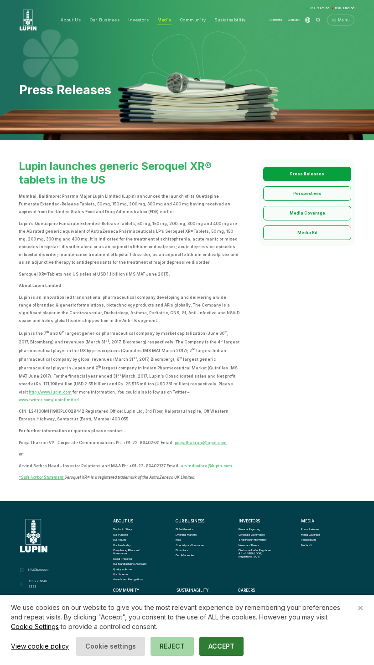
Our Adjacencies (185, 555)
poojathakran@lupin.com (201, 442)
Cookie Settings (35, 626)
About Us (71, 19)
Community (193, 19)
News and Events (249, 545)
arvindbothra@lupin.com (206, 466)
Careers (276, 20)
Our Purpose (120, 534)
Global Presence (122, 558)
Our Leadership (121, 545)
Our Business (104, 19)
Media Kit (307, 232)
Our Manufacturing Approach (129, 563)
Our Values (119, 539)
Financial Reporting (249, 529)
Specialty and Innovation (190, 545)
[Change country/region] (307, 19)
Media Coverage (307, 213)
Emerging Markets (186, 534)
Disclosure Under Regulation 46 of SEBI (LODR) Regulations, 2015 (255, 553)
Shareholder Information (252, 539)
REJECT (172, 646)
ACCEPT (221, 646)
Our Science (120, 574)
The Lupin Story (122, 529)
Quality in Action (122, 569)
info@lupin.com (38, 570)
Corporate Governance (252, 534)
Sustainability (229, 19)
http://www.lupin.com (50, 392)
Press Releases (307, 174)
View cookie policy (40, 646)
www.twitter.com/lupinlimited (49, 400)
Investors (138, 19)
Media (164, 19)
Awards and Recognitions (128, 579)
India (178, 539)
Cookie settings (110, 646)
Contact (294, 20)
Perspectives (307, 193)
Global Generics (184, 529)
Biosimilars (182, 550)
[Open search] (318, 19)
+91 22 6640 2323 (37, 583)
